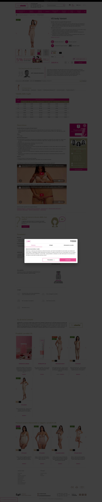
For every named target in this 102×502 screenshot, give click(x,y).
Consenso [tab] (33, 245)
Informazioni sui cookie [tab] (69, 245)
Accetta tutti (67, 259)
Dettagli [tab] (51, 245)
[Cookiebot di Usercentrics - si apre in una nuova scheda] (71, 241)
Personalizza (50, 259)
